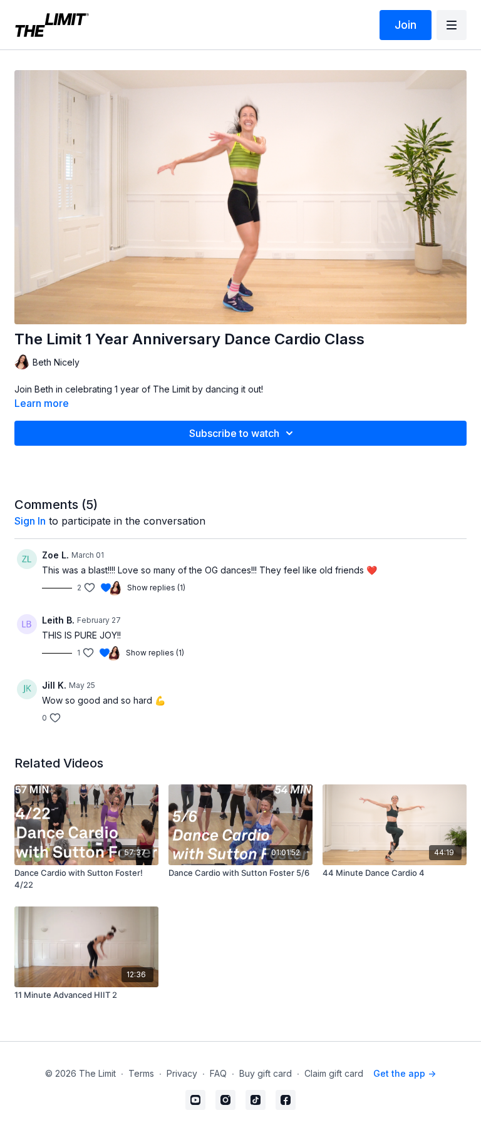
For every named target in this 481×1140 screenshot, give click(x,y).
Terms (141, 1073)
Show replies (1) (156, 587)
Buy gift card (265, 1073)
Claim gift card (333, 1073)
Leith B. (58, 620)
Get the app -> (404, 1073)
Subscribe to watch (234, 433)
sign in (30, 521)
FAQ (218, 1073)
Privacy (182, 1073)
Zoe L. (55, 555)
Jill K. (54, 685)
